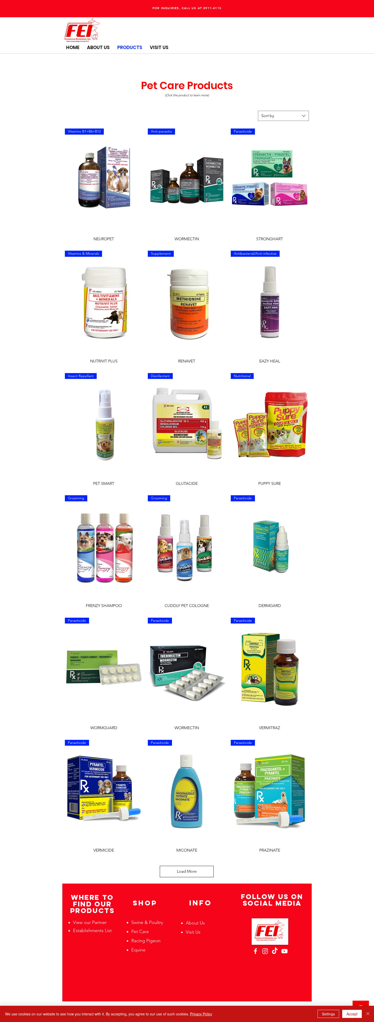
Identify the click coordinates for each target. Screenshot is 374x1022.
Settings (328, 1013)
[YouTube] (284, 951)
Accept (352, 1013)
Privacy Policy (201, 1013)
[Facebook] (255, 951)
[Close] (368, 1014)
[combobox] (283, 116)
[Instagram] (265, 951)
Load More (187, 871)
